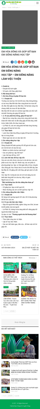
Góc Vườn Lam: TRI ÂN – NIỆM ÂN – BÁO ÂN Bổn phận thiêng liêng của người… (20, 355)
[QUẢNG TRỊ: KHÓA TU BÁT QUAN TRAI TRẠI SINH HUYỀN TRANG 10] (29, 291)
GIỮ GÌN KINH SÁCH (8, 248)
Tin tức (23, 263)
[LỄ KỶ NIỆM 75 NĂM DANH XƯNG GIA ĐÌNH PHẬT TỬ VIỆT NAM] (5, 381)
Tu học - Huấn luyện (8, 47)
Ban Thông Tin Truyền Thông (22, 406)
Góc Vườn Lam (8, 263)
